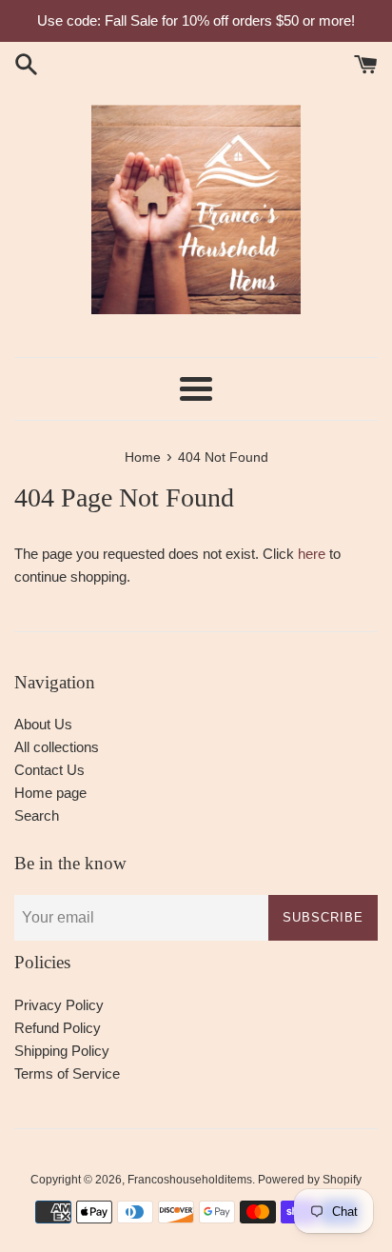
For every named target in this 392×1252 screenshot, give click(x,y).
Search (36, 815)
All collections (56, 747)
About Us (43, 724)
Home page (50, 793)
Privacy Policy (59, 1005)
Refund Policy (57, 1028)
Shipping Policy (61, 1051)
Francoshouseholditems (189, 1179)
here (311, 554)
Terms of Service (67, 1073)
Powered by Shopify (310, 1179)
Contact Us (49, 770)
